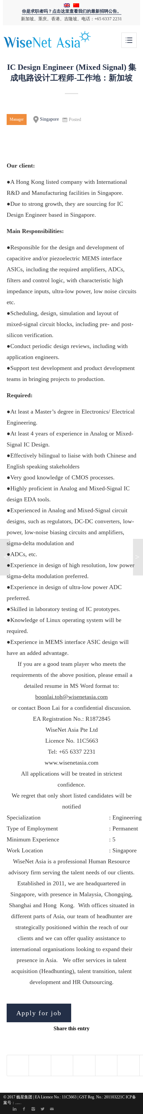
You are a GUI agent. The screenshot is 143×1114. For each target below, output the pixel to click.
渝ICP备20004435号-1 (18, 1103)
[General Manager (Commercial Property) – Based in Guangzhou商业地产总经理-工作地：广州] (5, 557)
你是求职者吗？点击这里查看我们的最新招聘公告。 (71, 11)
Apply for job (39, 1013)
